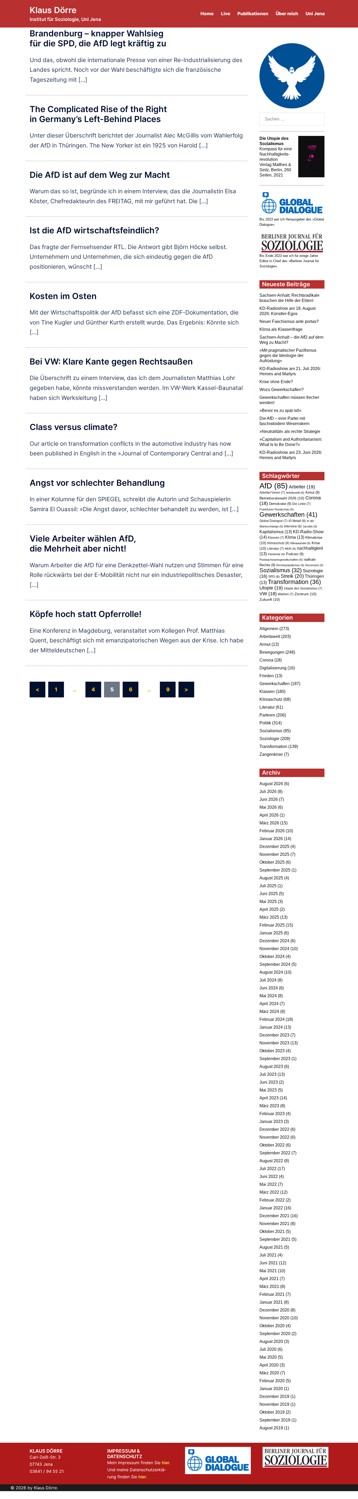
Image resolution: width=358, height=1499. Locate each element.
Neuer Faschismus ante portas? (289, 321)
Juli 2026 (267, 791)
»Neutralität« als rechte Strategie (289, 431)
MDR (290, 548)
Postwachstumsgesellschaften (281, 559)
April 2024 (269, 1003)
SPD (274, 576)
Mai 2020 (268, 1357)
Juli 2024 (267, 980)
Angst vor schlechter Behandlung (97, 483)
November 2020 (274, 1318)
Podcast (294, 554)
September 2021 (274, 1239)
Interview (293, 526)
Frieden (266, 676)
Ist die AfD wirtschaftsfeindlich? (94, 230)
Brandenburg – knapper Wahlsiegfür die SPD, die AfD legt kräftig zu (98, 38)
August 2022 (271, 1161)
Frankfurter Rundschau (276, 509)
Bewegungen (271, 652)
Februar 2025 (272, 925)
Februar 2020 (272, 1381)
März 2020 (269, 1373)
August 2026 (271, 783)
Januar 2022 (271, 1208)
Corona (266, 660)
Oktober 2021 (272, 1231)
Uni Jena (315, 13)
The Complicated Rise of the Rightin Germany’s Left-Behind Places (98, 114)
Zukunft (269, 599)
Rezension (314, 565)
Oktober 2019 (272, 1412)
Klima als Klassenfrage (280, 329)
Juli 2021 (267, 1255)
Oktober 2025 (272, 862)
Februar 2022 (272, 1200)
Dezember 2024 (274, 941)
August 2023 (271, 1066)
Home (207, 13)
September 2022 (274, 1153)
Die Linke (301, 503)
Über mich (287, 13)
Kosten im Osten (63, 296)
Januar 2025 (271, 933)
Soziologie (269, 738)
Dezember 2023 (274, 1035)
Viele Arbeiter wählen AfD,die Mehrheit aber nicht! (83, 543)
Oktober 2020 (272, 1326)
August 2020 (271, 1341)
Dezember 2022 (274, 1129)
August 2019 (271, 1428)
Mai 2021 (268, 1271)
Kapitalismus (275, 532)
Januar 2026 (271, 838)
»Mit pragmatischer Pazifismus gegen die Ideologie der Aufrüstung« (287, 355)
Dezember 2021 (274, 1216)
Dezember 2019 (274, 1396)
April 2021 (269, 1278)
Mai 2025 (268, 901)
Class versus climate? (73, 427)
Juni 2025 (268, 893)
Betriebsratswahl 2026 (281, 498)
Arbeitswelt (295, 492)
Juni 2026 (268, 799)
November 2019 (274, 1404)
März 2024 (269, 1011)
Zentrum (306, 594)
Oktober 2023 (272, 1051)
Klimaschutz (278, 543)
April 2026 (269, 815)
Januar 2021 (271, 1302)
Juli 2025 (267, 886)
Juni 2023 (268, 1082)
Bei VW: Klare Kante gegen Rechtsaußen (111, 361)
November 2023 (274, 1043)
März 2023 (269, 1106)
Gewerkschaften (288, 514)
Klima (294, 537)
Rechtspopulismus (290, 565)
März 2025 (269, 917)
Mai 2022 (268, 1184)
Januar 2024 (271, 1027)
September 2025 (274, 870)
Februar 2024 (272, 1019)
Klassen (276, 537)
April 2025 (269, 909)
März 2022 (269, 1192)
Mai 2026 (268, 807)
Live (225, 13)
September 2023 (274, 1058)
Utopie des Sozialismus (303, 588)
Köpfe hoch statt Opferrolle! (86, 614)
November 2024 (274, 948)
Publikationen (252, 13)
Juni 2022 (268, 1176)
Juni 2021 (268, 1263)
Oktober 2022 (272, 1145)
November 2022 (274, 1137)
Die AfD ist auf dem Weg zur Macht (100, 175)
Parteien (267, 715)
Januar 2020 (271, 1388)
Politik (265, 723)
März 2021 (269, 1286)
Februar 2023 (272, 1113)
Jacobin (310, 526)
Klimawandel (300, 543)
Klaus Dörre (53, 10)
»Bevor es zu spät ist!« (280, 410)
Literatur (275, 548)
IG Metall (297, 521)
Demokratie (280, 504)
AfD (273, 485)
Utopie (271, 588)
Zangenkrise (271, 754)
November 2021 (274, 1223)
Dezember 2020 (274, 1310)
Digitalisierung (272, 668)
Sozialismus (280, 570)
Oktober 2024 (272, 956)
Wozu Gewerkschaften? (281, 389)
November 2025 (274, 854)
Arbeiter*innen (272, 492)
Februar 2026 (272, 831)
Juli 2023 (267, 1074)
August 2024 (271, 972)
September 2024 (274, 964)
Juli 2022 (267, 1168)
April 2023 (269, 1098)
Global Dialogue (273, 520)
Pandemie (276, 554)
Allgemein (268, 628)
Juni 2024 (268, 988)
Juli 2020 (267, 1349)
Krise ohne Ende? (276, 381)
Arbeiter (302, 486)
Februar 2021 (272, 1294)
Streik (292, 576)
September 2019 (274, 1420)
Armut (312, 492)
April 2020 (269, 1365)
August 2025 (271, 878)
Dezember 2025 (274, 846)
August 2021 (271, 1247)
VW (268, 593)
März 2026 (269, 823)
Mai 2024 (268, 996)
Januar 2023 (271, 1121)
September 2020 (274, 1333)
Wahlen (286, 594)
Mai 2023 (268, 1090)
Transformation (294, 581)
